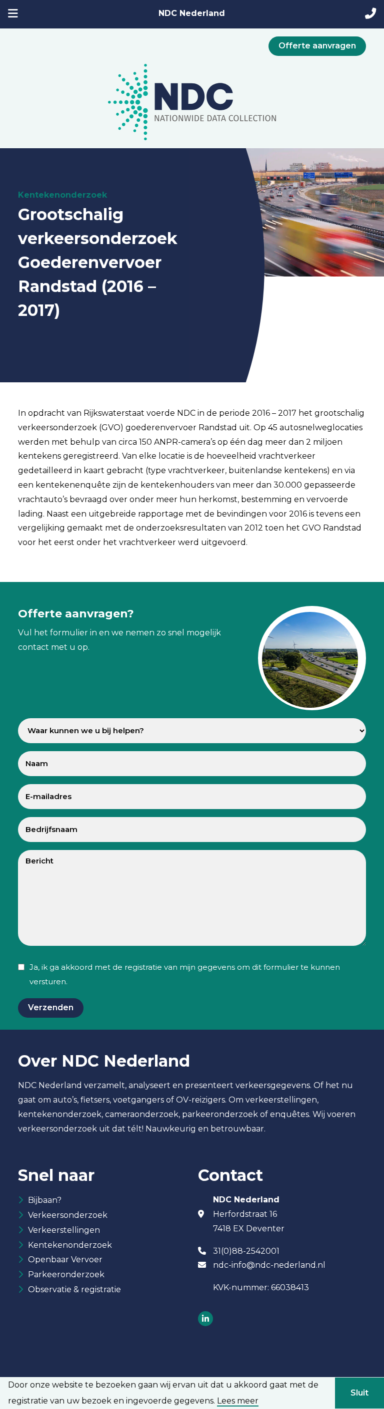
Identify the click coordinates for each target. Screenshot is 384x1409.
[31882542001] (370, 14)
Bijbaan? (45, 1200)
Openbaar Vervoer (65, 1259)
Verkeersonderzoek (68, 1215)
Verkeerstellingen (64, 1230)
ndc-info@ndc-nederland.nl (269, 1265)
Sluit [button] (359, 1393)
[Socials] (205, 1319)
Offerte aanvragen (317, 45)
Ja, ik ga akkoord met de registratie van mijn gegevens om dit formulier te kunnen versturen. (185, 974)
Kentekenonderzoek (70, 1245)
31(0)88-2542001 (246, 1251)
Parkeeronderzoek (66, 1274)
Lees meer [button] (237, 1401)
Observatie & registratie (74, 1289)
